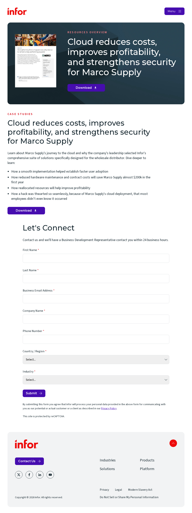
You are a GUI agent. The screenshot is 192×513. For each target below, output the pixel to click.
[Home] (17, 11)
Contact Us (26, 461)
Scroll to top (173, 443)
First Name (30, 250)
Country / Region (33, 351)
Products (147, 460)
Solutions (107, 469)
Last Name (30, 270)
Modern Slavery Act (140, 490)
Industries (108, 460)
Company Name (33, 311)
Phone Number (32, 331)
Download (88, 89)
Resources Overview (88, 32)
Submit (31, 393)
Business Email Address (37, 290)
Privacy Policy (109, 408)
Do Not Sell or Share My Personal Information (129, 497)
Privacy (104, 490)
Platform (147, 469)
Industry (28, 372)
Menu (171, 11)
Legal (118, 490)
